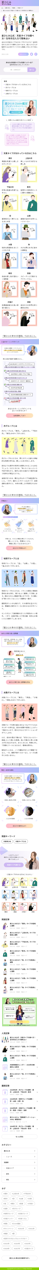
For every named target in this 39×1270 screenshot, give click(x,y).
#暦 (13, 1233)
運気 (7, 1174)
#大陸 (30, 1198)
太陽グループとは (12, 93)
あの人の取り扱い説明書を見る (19, 682)
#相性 (5, 1223)
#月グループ (16, 1208)
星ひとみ (7, 1151)
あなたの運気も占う (19, 826)
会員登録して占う (19, 415)
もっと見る (19, 1137)
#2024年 (17, 1243)
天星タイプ (10, 1168)
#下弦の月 (27, 1193)
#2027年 (17, 1248)
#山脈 (21, 1198)
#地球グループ (8, 1213)
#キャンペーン (8, 1228)
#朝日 (13, 1203)
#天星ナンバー (8, 1218)
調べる (31, 70)
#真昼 (21, 1203)
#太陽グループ (23, 1213)
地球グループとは (12, 90)
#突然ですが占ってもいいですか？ (15, 1238)
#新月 (5, 1198)
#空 (13, 1198)
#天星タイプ (28, 1248)
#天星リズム (22, 1218)
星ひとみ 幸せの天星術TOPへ (19, 1258)
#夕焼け (30, 1203)
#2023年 (6, 1243)
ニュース (9, 1156)
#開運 (5, 1233)
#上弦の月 (15, 1193)
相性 (7, 1179)
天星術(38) (7, 841)
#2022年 (31, 1228)
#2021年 (21, 1228)
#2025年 (27, 1243)
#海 (4, 1203)
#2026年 (6, 1248)
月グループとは (11, 87)
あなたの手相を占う (19, 548)
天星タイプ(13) (20, 841)
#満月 (5, 1193)
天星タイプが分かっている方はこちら (18, 84)
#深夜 (5, 1208)
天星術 (6, 1162)
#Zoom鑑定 (16, 1223)
